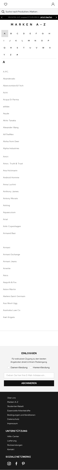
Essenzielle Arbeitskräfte (19, 410)
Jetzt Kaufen (46, 17)
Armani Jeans (10, 261)
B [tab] (11, 33)
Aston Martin (9, 289)
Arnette (7, 268)
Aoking (6, 205)
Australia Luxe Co (11, 310)
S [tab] (17, 47)
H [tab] (49, 33)
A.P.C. (6, 71)
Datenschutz (13, 419)
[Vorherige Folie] (1, 17)
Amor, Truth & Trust (13, 163)
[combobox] (29, 12)
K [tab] (16, 40)
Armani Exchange (11, 254)
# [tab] (17, 54)
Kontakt (10, 449)
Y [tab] (4, 54)
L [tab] (22, 40)
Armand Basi (9, 233)
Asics (5, 275)
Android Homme (11, 177)
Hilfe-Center (13, 436)
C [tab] (17, 33)
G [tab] (43, 33)
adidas (6, 106)
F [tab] (36, 33)
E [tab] (30, 33)
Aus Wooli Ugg (10, 303)
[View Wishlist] (6, 4)
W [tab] (43, 47)
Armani (6, 247)
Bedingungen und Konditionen (21, 415)
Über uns (11, 398)
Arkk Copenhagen (12, 226)
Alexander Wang (11, 127)
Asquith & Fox (9, 282)
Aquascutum (9, 212)
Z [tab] (11, 54)
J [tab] (10, 40)
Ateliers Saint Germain (14, 296)
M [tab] (29, 40)
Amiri (5, 156)
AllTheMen (8, 134)
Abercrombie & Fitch (13, 85)
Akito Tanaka (9, 120)
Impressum (12, 423)
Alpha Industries (11, 148)
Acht (5, 92)
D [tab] (24, 33)
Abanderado (9, 78)
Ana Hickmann (10, 170)
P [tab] (48, 40)
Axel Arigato (9, 317)
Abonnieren (29, 383)
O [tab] (42, 40)
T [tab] (24, 47)
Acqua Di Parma (11, 99)
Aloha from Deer (11, 141)
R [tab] (11, 47)
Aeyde (6, 113)
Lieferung (11, 440)
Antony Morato (10, 198)
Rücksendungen (14, 445)
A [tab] (4, 33)
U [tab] (30, 47)
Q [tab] (4, 47)
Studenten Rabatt (15, 406)
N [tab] (35, 40)
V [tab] (36, 47)
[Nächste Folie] (56, 17)
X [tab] (50, 47)
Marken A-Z (12, 402)
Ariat (5, 219)
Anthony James (11, 191)
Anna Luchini (9, 184)
